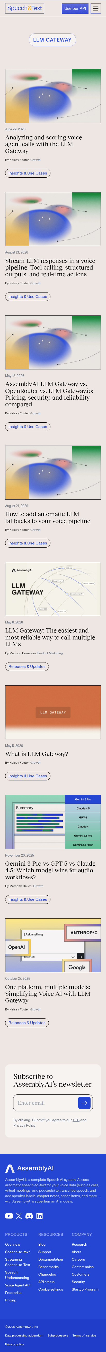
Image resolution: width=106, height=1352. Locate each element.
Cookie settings (50, 1289)
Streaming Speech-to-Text (17, 1262)
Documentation (50, 1259)
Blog (42, 1244)
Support (44, 1252)
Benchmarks (48, 1266)
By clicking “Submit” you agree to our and (49, 1123)
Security (78, 1281)
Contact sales (83, 1266)
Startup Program (85, 1289)
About (76, 1252)
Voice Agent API (18, 1285)
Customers (81, 1274)
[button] (96, 8)
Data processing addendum (24, 1335)
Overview (12, 1244)
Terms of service (84, 1335)
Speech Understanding (17, 1275)
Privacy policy (14, 1344)
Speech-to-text (17, 1252)
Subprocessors (57, 1335)
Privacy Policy (24, 1125)
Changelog (47, 1274)
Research (79, 1244)
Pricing (10, 1300)
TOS (76, 1120)
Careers (78, 1259)
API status (46, 1281)
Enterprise (13, 1292)
